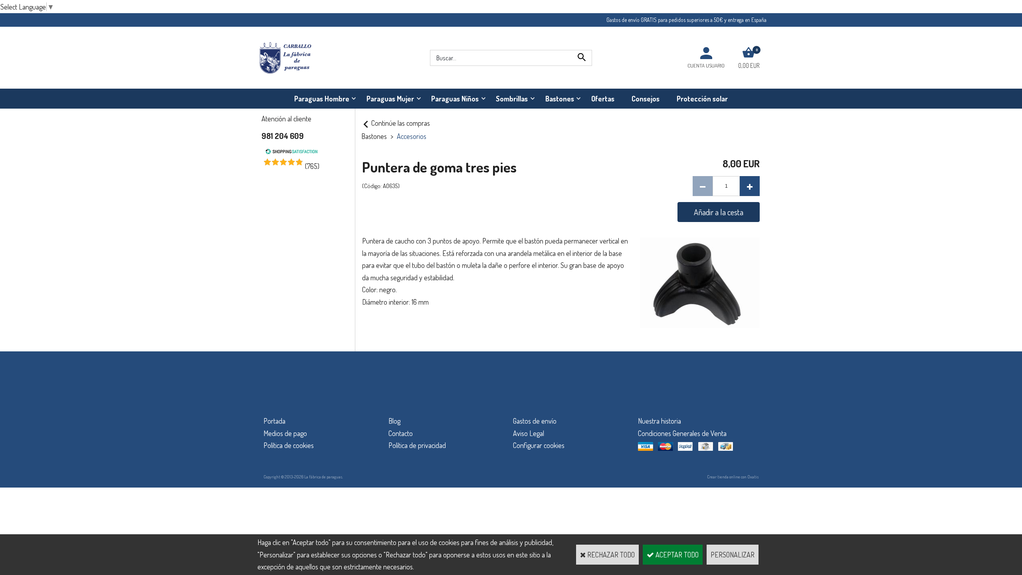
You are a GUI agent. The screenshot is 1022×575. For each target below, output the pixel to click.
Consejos (646, 98)
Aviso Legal (528, 433)
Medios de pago (285, 433)
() (312, 166)
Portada (274, 420)
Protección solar (702, 98)
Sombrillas (512, 98)
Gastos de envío (535, 420)
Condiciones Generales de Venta (682, 433)
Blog (394, 420)
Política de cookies (288, 445)
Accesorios (411, 136)
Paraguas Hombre (321, 98)
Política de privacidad (417, 445)
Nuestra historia (659, 420)
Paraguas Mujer (390, 98)
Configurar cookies (538, 445)
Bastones (559, 98)
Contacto (400, 433)
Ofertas (602, 98)
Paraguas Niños (455, 98)
